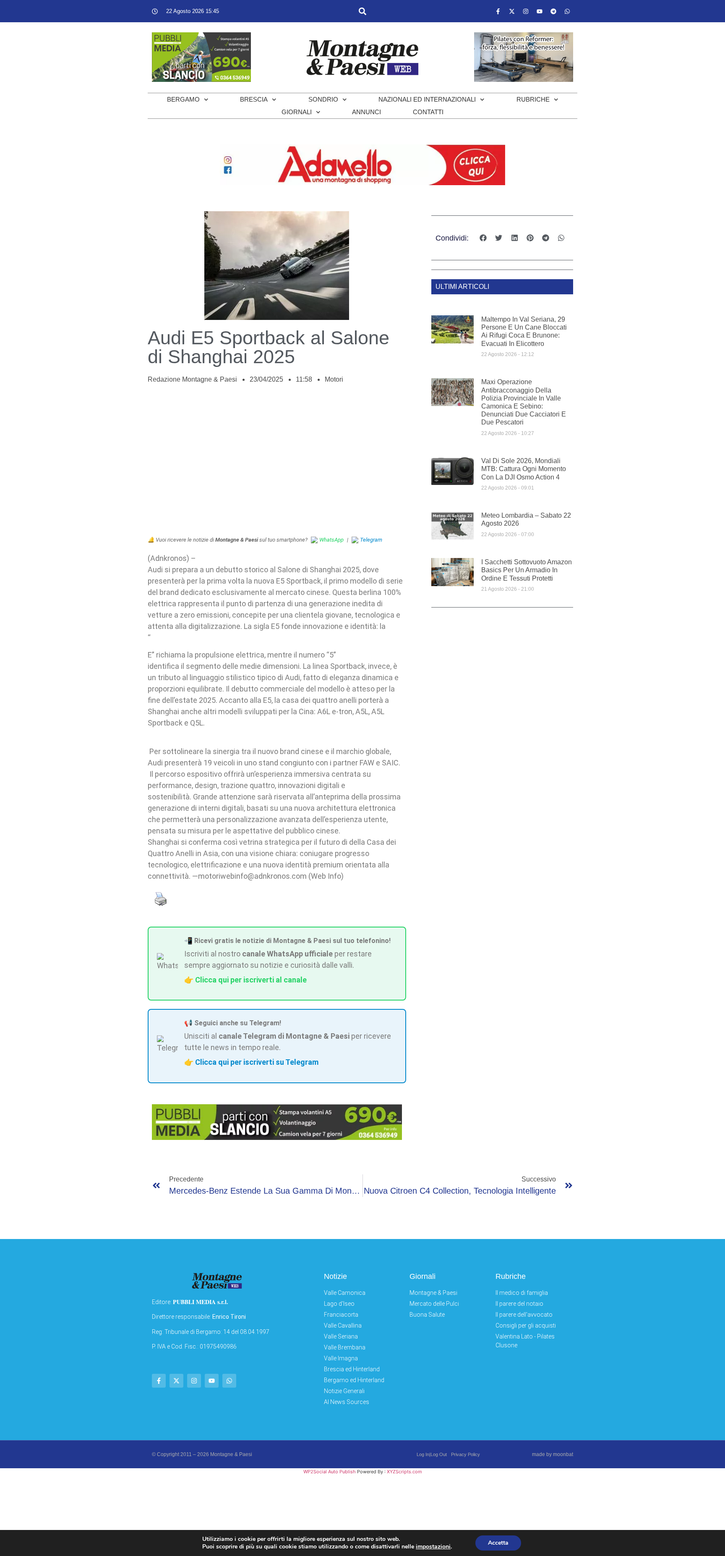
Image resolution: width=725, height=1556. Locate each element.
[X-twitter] (512, 11)
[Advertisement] (277, 464)
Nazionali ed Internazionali (427, 99)
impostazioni (433, 1547)
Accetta (498, 1543)
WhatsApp (331, 540)
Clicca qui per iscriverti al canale (251, 979)
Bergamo (183, 99)
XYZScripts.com (404, 1472)
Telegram (371, 540)
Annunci (366, 111)
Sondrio (323, 99)
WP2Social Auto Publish (329, 1472)
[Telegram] (553, 11)
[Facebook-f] (498, 11)
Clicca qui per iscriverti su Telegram (256, 1062)
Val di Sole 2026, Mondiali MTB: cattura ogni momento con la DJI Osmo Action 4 (523, 468)
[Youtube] (539, 11)
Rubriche (533, 99)
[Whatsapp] (567, 11)
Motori (334, 379)
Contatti (428, 111)
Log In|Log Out (432, 1454)
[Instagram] (526, 11)
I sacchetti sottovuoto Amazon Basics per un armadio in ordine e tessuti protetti (526, 570)
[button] (362, 11)
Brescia (254, 99)
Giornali (297, 111)
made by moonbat (552, 1454)
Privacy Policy (465, 1454)
